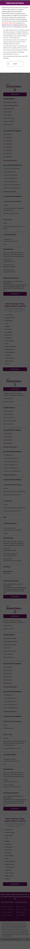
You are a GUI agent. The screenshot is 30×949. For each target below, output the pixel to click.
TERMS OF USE (18, 25)
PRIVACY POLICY (6, 25)
